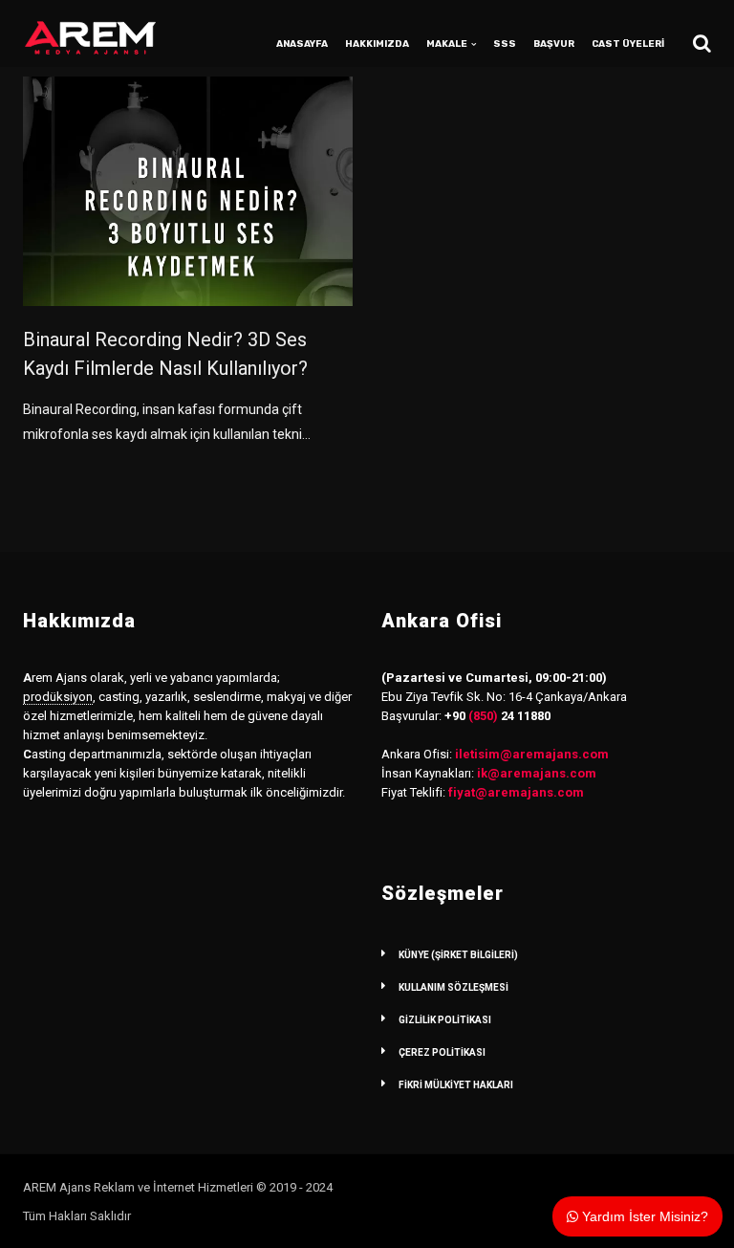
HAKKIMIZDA (377, 44)
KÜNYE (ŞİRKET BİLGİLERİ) (458, 955)
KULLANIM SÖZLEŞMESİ (453, 987)
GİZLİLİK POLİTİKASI (445, 1020)
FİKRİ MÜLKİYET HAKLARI (456, 1085)
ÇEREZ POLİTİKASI (442, 1052)
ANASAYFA (302, 44)
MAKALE (446, 44)
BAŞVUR (553, 44)
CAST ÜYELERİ (628, 44)
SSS (504, 44)
